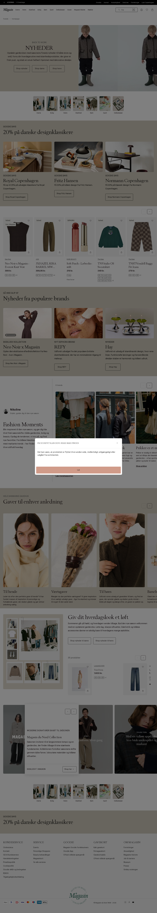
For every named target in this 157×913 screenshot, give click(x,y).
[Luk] (117, 443)
